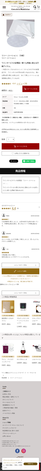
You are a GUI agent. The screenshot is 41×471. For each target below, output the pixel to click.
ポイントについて (8, 399)
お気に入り (32, 7)
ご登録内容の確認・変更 (10, 408)
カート (38, 7)
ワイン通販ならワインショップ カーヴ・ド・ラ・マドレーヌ (21, 7)
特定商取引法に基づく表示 (11, 430)
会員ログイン (7, 410)
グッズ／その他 (23, 96)
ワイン (16, 96)
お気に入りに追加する (22, 153)
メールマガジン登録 (9, 413)
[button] (8, 34)
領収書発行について (9, 405)
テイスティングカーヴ (9, 428)
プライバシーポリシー (9, 433)
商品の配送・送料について (11, 397)
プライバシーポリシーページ (11, 460)
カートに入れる (32, 89)
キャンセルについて (9, 402)
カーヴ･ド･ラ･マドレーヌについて (13, 425)
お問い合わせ (7, 436)
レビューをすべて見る (20, 265)
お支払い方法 (7, 394)
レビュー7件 (22, 84)
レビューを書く (22, 271)
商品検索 (4, 377)
